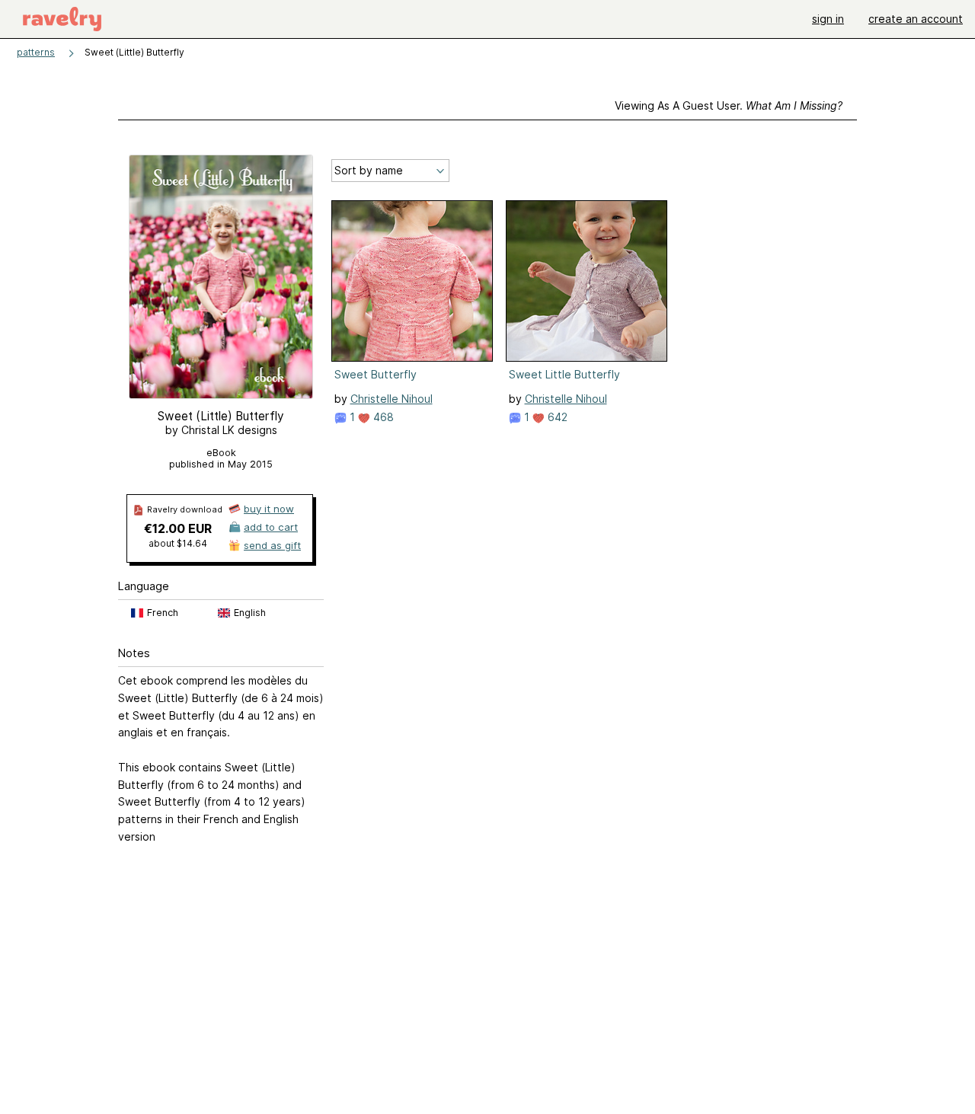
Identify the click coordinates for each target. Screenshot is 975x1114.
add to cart (271, 527)
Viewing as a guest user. (728, 105)
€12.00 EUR (178, 528)
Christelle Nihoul (391, 398)
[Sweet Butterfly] (412, 281)
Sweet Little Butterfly (564, 374)
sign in (828, 18)
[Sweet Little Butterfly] (586, 281)
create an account (915, 18)
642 (556, 416)
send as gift (272, 545)
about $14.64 (178, 543)
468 (382, 416)
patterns (36, 52)
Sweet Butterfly (375, 374)
